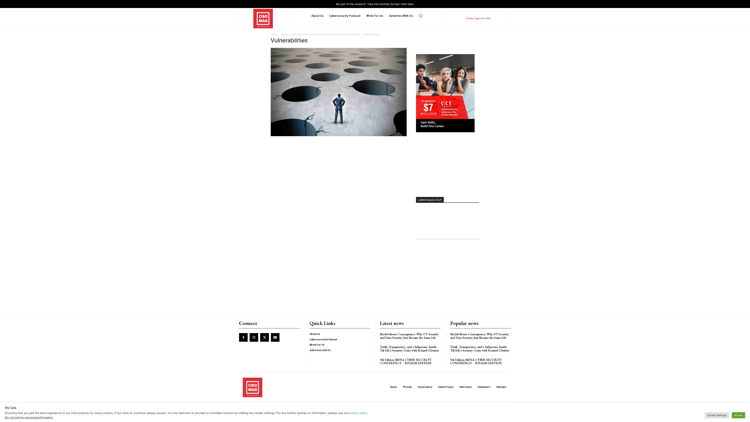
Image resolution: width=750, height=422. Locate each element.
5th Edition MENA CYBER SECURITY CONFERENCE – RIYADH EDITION (405, 361)
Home (274, 34)
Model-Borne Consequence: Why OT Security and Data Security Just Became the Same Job (409, 336)
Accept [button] (738, 415)
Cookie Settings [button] (717, 415)
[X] (264, 337)
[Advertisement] (447, 165)
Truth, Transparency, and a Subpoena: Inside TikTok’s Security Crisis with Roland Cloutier (409, 348)
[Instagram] (254, 337)
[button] (420, 16)
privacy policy (358, 413)
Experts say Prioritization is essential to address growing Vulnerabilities (320, 34)
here (410, 4)
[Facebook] (243, 337)
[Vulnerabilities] (339, 135)
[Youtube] (275, 337)
